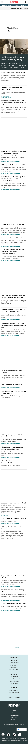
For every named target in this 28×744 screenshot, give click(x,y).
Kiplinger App (14, 667)
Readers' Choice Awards (14, 678)
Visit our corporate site (19, 738)
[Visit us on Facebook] (8, 734)
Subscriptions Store (14, 662)
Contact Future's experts (14, 712)
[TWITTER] (8, 31)
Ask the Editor (14, 683)
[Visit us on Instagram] (14, 734)
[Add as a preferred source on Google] (22, 729)
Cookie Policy (14, 719)
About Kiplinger (14, 676)
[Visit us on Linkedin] (19, 734)
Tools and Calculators (14, 697)
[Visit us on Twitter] (3, 734)
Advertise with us (14, 722)
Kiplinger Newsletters (14, 669)
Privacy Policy (14, 717)
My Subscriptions (14, 665)
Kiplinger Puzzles (14, 681)
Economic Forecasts (14, 692)
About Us (14, 710)
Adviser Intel (14, 695)
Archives (17, 647)
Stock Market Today (14, 690)
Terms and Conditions (14, 715)
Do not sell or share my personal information (14, 724)
